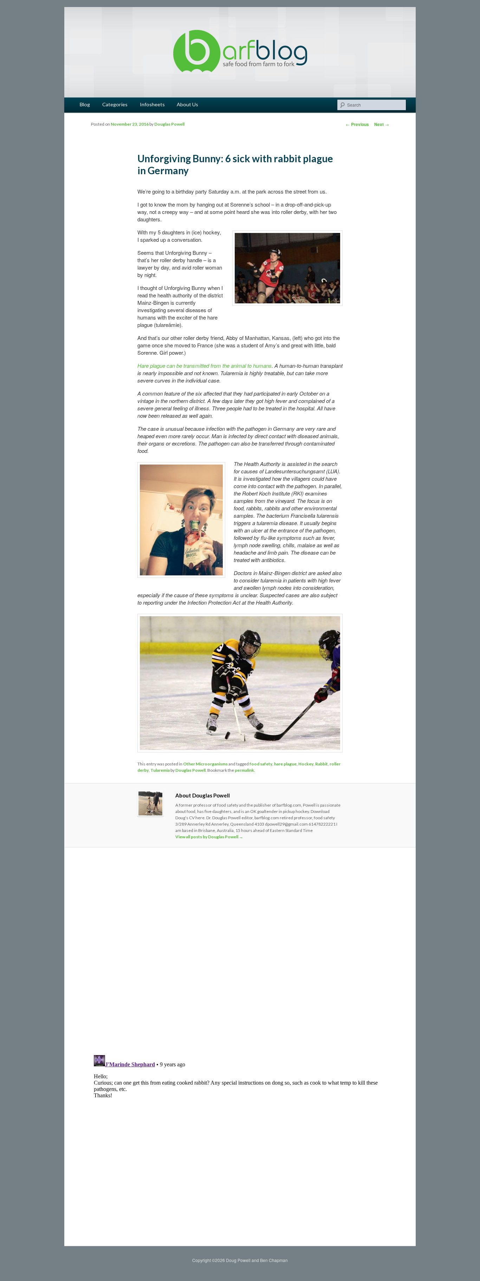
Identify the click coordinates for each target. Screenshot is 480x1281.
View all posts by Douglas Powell (209, 836)
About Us (187, 104)
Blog (85, 104)
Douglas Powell (169, 124)
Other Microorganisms (205, 763)
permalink (244, 770)
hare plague (285, 763)
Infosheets (152, 104)
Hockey (305, 763)
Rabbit (321, 763)
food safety (260, 763)
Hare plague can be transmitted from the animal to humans (204, 365)
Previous (357, 124)
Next (381, 124)
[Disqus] (240, 951)
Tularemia (160, 770)
